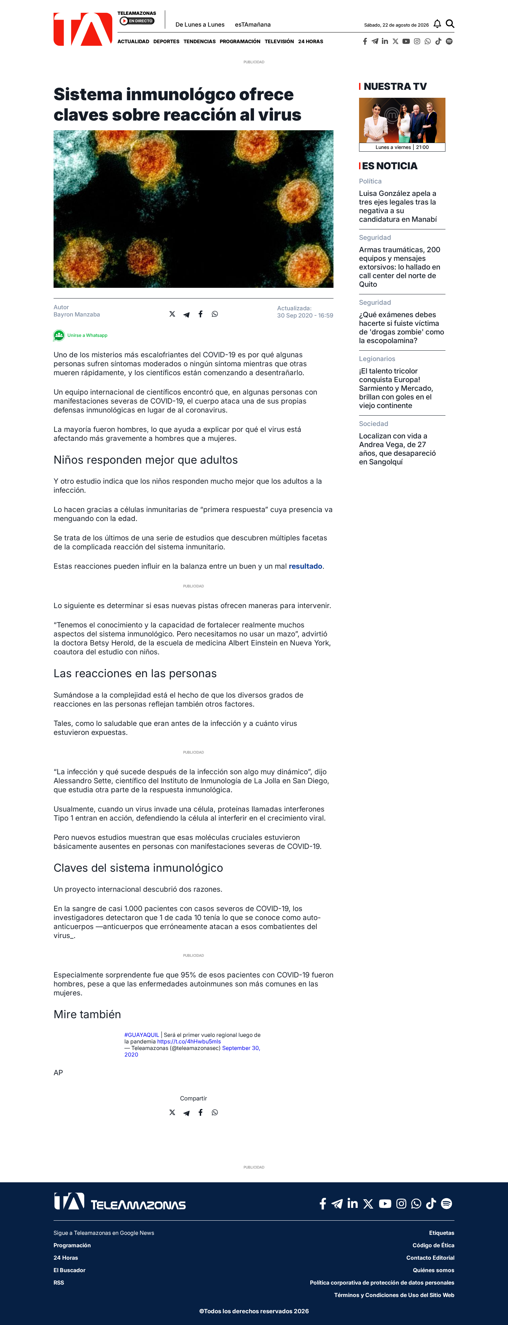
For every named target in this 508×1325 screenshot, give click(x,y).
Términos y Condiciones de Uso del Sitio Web (394, 1294)
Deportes (166, 41)
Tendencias (200, 41)
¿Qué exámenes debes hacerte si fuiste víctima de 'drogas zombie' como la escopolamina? (401, 327)
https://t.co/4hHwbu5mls (189, 1041)
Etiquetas (441, 1232)
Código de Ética (433, 1245)
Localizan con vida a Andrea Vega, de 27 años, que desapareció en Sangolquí (397, 449)
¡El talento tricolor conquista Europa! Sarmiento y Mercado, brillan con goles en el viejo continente (396, 388)
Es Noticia (390, 166)
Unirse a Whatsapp (87, 335)
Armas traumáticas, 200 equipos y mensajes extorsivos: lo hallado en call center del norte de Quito (399, 266)
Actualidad (133, 41)
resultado (305, 566)
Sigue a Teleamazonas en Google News (104, 1232)
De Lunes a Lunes (200, 24)
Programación (240, 41)
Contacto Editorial (430, 1257)
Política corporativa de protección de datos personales (382, 1282)
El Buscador (69, 1270)
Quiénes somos (433, 1270)
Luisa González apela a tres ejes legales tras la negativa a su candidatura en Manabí (398, 206)
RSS (59, 1282)
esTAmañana (253, 24)
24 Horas (310, 41)
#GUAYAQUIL (141, 1034)
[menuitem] (133, 41)
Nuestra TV (394, 86)
